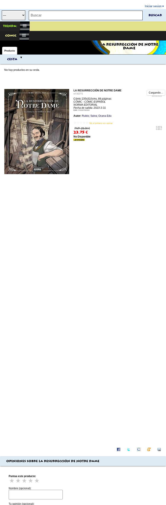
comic (10, 35)
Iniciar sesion (153, 6)
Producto (9, 50)
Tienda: (10, 26)
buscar (155, 15)
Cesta (12, 59)
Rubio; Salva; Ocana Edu (97, 115)
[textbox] (86, 15)
